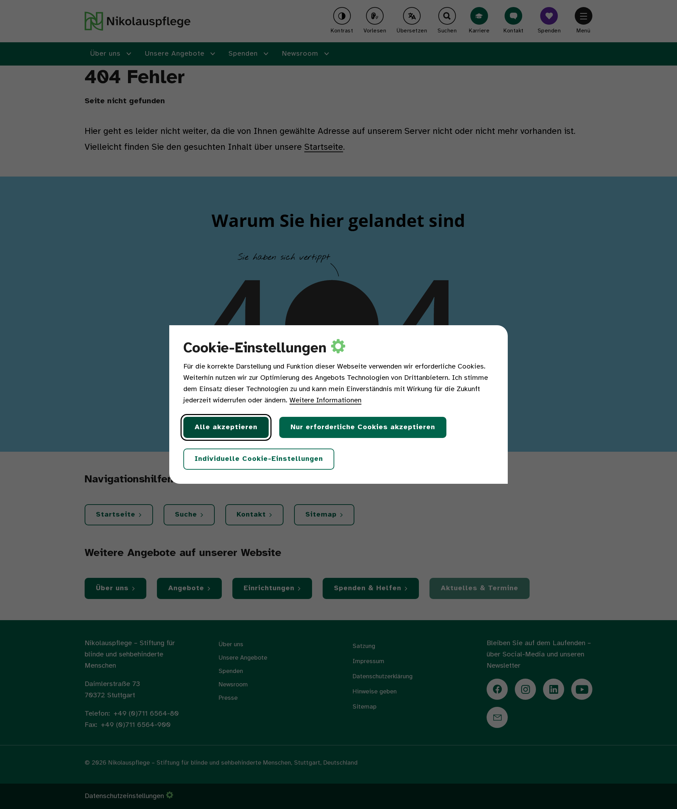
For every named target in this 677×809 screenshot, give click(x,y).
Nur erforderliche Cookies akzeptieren (363, 427)
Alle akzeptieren (226, 427)
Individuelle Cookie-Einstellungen (259, 459)
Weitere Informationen (325, 400)
